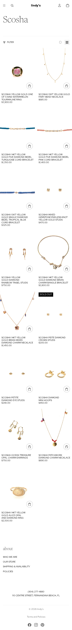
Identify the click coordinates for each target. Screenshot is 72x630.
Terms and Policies (36, 616)
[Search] (12, 5)
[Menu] (4, 5)
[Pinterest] (42, 625)
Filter (10, 42)
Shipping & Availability (16, 566)
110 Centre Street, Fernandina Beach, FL (36, 595)
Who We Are (10, 557)
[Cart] (68, 5)
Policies (8, 571)
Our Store (9, 561)
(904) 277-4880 (36, 591)
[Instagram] (36, 625)
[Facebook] (29, 625)
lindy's (40, 609)
